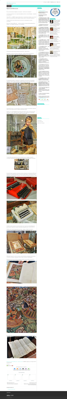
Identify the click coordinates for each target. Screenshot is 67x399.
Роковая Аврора (56, 36)
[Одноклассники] (17, 369)
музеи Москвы (40, 120)
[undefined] (11, 377)
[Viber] (26, 369)
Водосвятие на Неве (57, 51)
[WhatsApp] (29, 369)
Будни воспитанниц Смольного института (57, 44)
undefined (10, 380)
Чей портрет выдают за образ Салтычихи (57, 21)
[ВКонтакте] (14, 369)
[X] (23, 369)
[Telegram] (20, 369)
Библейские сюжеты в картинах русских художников (57, 28)
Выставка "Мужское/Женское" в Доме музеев (15, 361)
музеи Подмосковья (40, 121)
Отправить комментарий (11, 389)
